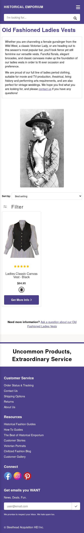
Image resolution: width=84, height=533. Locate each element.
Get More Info (20, 300)
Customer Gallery (15, 457)
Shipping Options (14, 396)
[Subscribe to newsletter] (76, 506)
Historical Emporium (23, 7)
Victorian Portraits (15, 446)
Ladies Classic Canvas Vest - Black (21, 275)
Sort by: (6, 196)
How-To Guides (13, 429)
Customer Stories (14, 440)
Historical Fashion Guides (20, 424)
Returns (9, 401)
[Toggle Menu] (77, 7)
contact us (45, 89)
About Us (9, 407)
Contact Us (11, 391)
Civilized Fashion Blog (17, 451)
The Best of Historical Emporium (24, 435)
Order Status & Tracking (19, 385)
